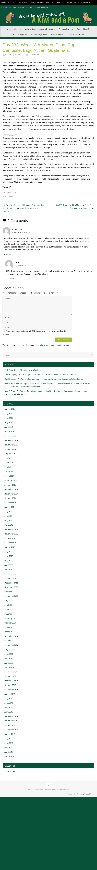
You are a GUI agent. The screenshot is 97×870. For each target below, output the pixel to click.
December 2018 (11, 716)
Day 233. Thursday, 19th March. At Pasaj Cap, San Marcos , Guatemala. (74, 207)
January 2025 (10, 485)
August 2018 (9, 734)
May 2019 (8, 707)
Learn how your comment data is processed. (55, 345)
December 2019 (11, 681)
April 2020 (8, 663)
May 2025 (8, 467)
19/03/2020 (20, 55)
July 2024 (8, 512)
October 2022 (10, 592)
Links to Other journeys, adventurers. (30, 2)
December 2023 (11, 529)
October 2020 (10, 641)
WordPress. (90, 794)
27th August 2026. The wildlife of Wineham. (23, 370)
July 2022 (8, 605)
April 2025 (8, 471)
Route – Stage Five (41, 7)
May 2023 (8, 560)
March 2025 (9, 476)
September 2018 (11, 730)
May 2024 (8, 520)
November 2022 (11, 587)
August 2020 (9, 649)
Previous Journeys (53, 2)
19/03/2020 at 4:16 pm (21, 233)
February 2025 (10, 480)
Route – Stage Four (25, 7)
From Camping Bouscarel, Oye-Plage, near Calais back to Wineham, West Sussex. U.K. (40, 375)
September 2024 (11, 503)
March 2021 (9, 632)
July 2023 (8, 552)
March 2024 (9, 525)
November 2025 (11, 445)
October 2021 (10, 623)
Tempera (80, 794)
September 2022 (11, 596)
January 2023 (10, 578)
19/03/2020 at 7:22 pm (24, 266)
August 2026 (9, 409)
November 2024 (11, 494)
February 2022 (10, 618)
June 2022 (8, 609)
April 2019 (8, 712)
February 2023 (10, 574)
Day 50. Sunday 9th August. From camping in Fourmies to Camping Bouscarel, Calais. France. (43, 379)
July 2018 (8, 738)
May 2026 (8, 423)
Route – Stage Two (85, 2)
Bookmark (9, 197)
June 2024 (8, 516)
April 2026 (8, 427)
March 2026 (9, 431)
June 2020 (8, 654)
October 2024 (10, 498)
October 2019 (10, 685)
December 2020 (11, 636)
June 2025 (8, 463)
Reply (8, 254)
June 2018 (8, 743)
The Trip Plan (34, 55)
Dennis (8, 55)
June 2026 (8, 418)
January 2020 (10, 676)
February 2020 (10, 672)
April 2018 (8, 752)
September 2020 (11, 645)
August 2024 (9, 507)
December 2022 (11, 583)
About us (11, 2)
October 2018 (10, 725)
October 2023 (10, 538)
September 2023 (11, 543)
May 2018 (8, 747)
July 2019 (8, 698)
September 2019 (11, 690)
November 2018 (11, 721)
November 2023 (11, 534)
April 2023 (8, 565)
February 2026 (10, 436)
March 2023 (9, 569)
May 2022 (8, 614)
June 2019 (8, 703)
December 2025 (11, 440)
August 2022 (9, 601)
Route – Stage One (69, 2)
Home (3, 2)
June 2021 (8, 627)
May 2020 (8, 658)
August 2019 (9, 694)
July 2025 (8, 458)
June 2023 (8, 556)
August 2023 (9, 547)
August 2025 (9, 454)
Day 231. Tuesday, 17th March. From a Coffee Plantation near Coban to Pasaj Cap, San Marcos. (23, 208)
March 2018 (9, 756)
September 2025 (11, 449)
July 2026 (8, 414)
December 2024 (11, 489)
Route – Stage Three (8, 7)
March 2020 (9, 667)
